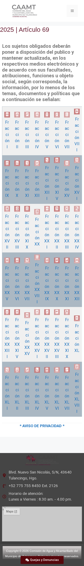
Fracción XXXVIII (57, 338)
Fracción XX (37, 231)
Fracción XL (76, 338)
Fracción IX (7, 183)
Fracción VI (57, 134)
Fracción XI (27, 183)
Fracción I (7, 134)
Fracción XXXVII (47, 338)
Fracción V (47, 134)
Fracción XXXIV (17, 338)
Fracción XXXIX (67, 338)
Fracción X (17, 183)
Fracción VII (67, 134)
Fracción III (27, 134)
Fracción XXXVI (37, 338)
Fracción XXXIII (7, 338)
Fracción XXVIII (37, 283)
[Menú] (72, 11)
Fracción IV (37, 134)
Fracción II (17, 134)
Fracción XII (37, 183)
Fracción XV (67, 183)
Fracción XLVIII (77, 393)
